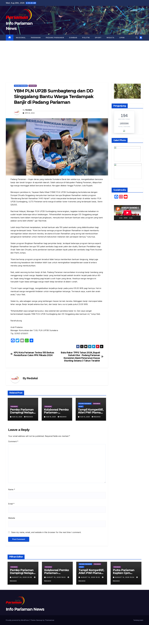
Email (11, 504)
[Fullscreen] (138, 218)
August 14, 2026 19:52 (90, 577)
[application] (127, 212)
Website (11, 518)
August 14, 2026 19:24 (125, 577)
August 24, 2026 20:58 (22, 577)
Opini (122, 38)
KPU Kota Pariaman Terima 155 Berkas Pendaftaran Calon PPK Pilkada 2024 (34, 354)
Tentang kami (138, 620)
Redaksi (28, 110)
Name (11, 489)
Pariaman (36, 38)
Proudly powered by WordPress (17, 620)
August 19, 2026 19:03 (56, 577)
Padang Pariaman (55, 38)
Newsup (39, 620)
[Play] (117, 218)
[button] (137, 37)
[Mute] (134, 218)
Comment (13, 441)
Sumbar (73, 38)
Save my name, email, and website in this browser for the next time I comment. (46, 532)
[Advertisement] (74, 58)
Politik (86, 38)
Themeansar (49, 620)
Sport (98, 38)
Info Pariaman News (25, 609)
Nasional (21, 38)
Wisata (110, 38)
